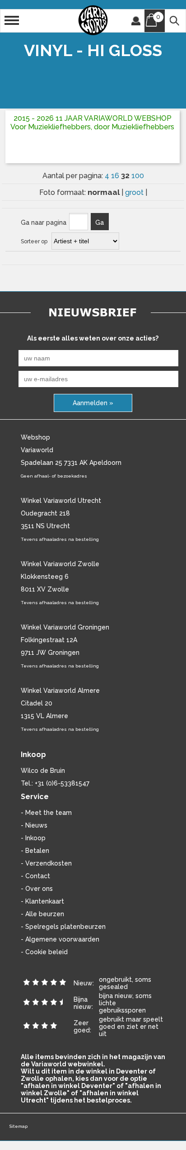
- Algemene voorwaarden (60, 939)
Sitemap (18, 1126)
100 (137, 175)
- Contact (35, 876)
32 (126, 175)
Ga (99, 222)
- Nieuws (34, 825)
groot (135, 192)
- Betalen (35, 850)
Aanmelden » (93, 403)
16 (116, 175)
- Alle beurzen (42, 914)
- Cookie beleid (44, 952)
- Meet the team (46, 812)
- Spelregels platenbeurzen (63, 926)
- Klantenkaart (42, 901)
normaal (104, 192)
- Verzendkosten (46, 863)
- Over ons (37, 888)
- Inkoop (33, 838)
